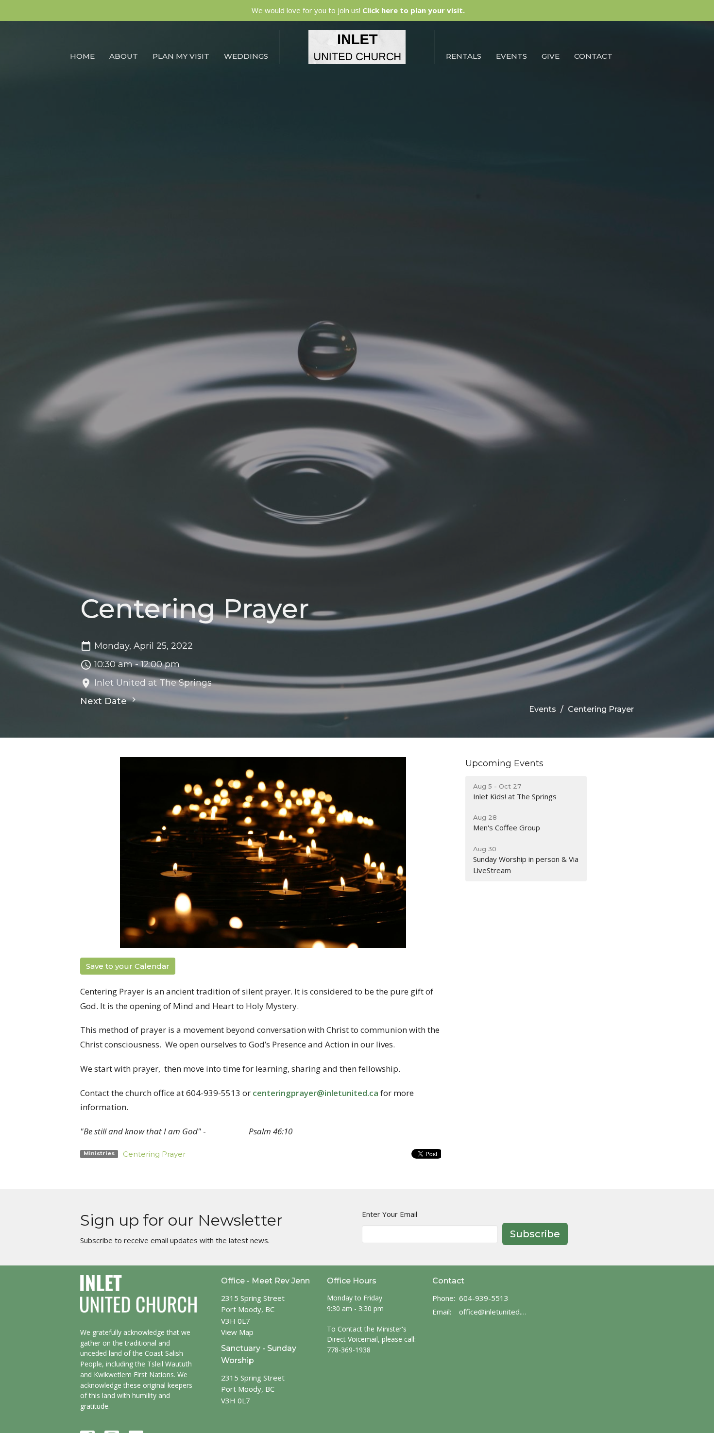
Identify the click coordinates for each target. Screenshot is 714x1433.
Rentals (463, 56)
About (123, 56)
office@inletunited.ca (493, 1311)
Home (82, 56)
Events (511, 56)
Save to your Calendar (128, 966)
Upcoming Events (504, 763)
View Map (237, 1332)
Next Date (104, 701)
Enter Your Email (389, 1214)
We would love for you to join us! (358, 10)
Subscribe (535, 1234)
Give (551, 56)
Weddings (246, 56)
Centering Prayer (154, 1154)
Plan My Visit (181, 56)
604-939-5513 (484, 1298)
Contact (593, 56)
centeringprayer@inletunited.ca (315, 1092)
